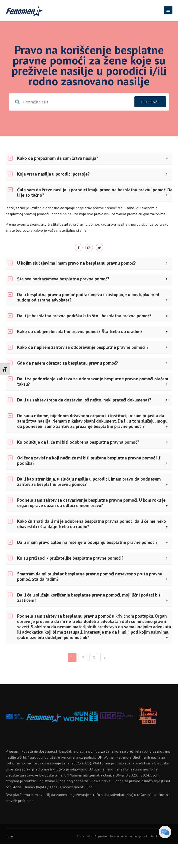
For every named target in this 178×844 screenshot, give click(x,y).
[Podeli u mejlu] (89, 247)
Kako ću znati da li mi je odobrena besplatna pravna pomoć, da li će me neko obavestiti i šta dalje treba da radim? (91, 523)
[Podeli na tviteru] (99, 247)
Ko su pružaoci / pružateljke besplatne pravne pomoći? (70, 558)
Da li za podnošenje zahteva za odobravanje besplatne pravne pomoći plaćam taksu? (92, 381)
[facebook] (78, 247)
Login (9, 836)
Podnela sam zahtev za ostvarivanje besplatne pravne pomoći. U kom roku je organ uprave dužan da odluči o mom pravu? (91, 502)
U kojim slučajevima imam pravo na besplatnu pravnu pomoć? (76, 263)
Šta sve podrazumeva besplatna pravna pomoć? (63, 279)
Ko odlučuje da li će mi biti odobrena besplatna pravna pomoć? (78, 442)
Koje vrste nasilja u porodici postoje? (53, 174)
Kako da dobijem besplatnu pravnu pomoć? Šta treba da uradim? (80, 331)
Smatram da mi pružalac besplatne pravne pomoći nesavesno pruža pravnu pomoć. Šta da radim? (89, 576)
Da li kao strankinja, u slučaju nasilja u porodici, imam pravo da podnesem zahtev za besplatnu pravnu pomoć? (89, 481)
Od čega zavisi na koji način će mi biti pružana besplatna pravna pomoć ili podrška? (88, 460)
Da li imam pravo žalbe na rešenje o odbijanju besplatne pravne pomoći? (87, 542)
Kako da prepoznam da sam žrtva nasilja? (57, 158)
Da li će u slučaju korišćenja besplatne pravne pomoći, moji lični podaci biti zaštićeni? (89, 597)
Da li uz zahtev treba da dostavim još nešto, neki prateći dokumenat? (84, 400)
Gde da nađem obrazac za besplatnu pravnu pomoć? (67, 363)
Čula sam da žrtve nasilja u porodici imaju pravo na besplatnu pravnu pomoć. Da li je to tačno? (94, 192)
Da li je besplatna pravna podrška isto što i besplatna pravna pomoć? (84, 315)
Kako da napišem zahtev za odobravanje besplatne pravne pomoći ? (83, 347)
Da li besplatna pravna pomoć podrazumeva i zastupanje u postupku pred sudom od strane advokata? (88, 297)
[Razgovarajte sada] (165, 832)
